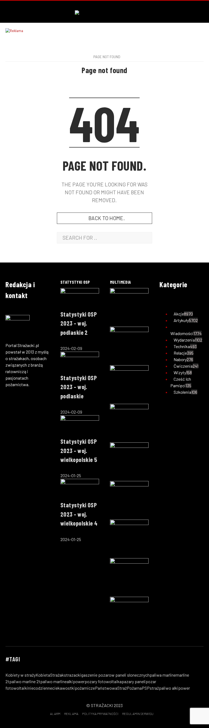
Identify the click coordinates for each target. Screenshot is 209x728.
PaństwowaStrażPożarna (118, 687)
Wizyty (180, 372)
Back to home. (106, 218)
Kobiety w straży (20, 674)
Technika (182, 346)
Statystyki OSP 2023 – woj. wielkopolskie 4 (79, 514)
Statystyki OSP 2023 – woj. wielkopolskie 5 (78, 450)
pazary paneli (134, 681)
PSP (146, 687)
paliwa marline (163, 674)
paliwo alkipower (174, 687)
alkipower (76, 681)
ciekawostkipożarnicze (73, 687)
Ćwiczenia (183, 365)
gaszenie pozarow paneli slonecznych (115, 674)
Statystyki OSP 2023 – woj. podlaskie (78, 386)
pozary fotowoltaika (103, 681)
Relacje (180, 352)
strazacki (72, 674)
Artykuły (181, 320)
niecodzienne (40, 687)
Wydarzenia (184, 339)
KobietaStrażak (50, 674)
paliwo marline (53, 681)
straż (154, 687)
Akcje (179, 313)
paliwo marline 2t (24, 681)
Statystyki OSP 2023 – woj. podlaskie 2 (78, 323)
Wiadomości (181, 333)
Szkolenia (182, 392)
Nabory (180, 359)
